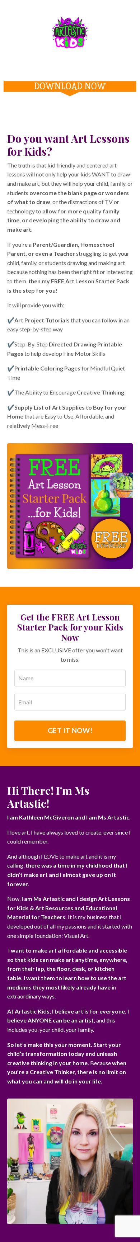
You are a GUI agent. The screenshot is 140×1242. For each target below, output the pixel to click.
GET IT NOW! (70, 730)
